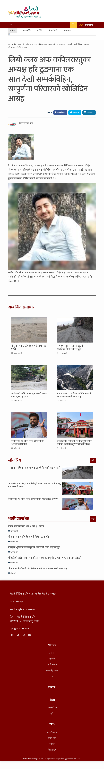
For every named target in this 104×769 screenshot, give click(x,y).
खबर (20, 44)
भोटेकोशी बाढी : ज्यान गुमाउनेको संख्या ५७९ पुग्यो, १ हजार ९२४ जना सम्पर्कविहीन (45, 558)
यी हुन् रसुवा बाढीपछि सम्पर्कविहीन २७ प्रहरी (29, 347)
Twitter (76, 112)
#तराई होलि (53, 30)
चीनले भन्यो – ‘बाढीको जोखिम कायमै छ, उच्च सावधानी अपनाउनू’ (74, 395)
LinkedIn (90, 112)
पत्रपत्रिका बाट (52, 664)
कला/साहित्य (52, 732)
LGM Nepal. (77, 758)
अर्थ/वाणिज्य (52, 708)
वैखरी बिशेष (52, 750)
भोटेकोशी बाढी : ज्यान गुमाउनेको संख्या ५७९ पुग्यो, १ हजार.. (29, 395)
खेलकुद (52, 659)
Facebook (61, 112)
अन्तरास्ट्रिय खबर (52, 670)
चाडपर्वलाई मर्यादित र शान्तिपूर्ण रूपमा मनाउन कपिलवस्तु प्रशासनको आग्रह (74, 442)
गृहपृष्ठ (10, 44)
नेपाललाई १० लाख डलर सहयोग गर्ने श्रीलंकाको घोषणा (27, 442)
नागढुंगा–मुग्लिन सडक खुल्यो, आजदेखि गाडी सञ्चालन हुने (70, 347)
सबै (92, 460)
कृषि (52, 714)
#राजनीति (27, 30)
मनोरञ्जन (52, 744)
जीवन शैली (52, 738)
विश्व (52, 676)
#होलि (39, 30)
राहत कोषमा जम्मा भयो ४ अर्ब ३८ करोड (26, 526)
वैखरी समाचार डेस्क (26, 123)
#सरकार (67, 30)
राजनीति (52, 653)
